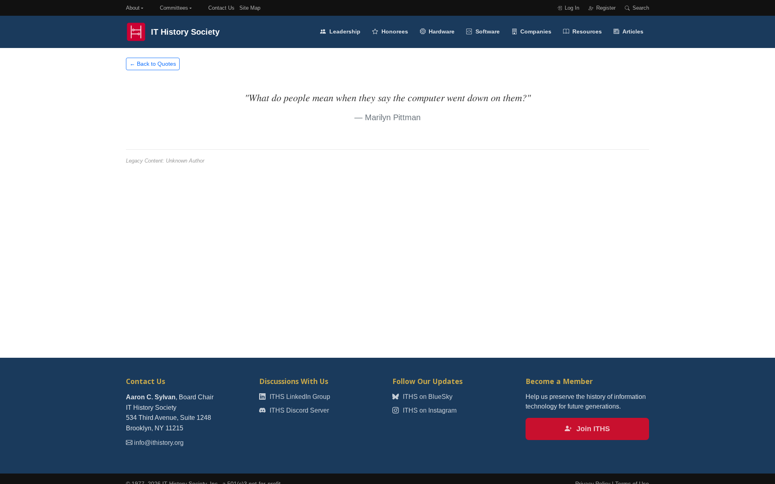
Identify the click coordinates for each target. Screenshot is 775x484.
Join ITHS (592, 429)
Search (640, 8)
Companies (535, 31)
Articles (632, 31)
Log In (571, 8)
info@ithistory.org (159, 442)
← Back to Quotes (153, 63)
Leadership (344, 31)
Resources (586, 31)
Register (605, 8)
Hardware (441, 31)
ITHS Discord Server (298, 410)
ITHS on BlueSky (426, 396)
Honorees (394, 31)
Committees (174, 8)
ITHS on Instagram (429, 410)
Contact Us (221, 8)
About (133, 8)
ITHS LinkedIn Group (299, 396)
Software (487, 31)
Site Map (249, 8)
